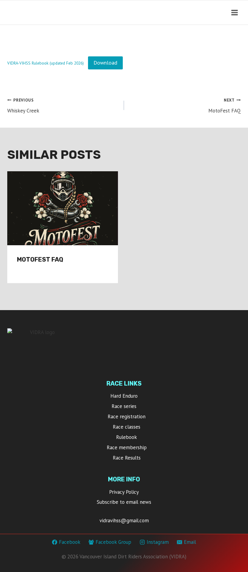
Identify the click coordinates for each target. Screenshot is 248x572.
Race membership (127, 447)
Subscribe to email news (124, 502)
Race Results (127, 457)
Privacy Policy (124, 492)
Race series (124, 406)
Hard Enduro (124, 396)
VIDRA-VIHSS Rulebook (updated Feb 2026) (45, 63)
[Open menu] (234, 12)
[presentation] (62, 208)
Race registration (126, 416)
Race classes (126, 426)
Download (105, 62)
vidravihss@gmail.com (124, 520)
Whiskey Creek (23, 105)
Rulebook (126, 437)
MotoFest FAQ (224, 105)
